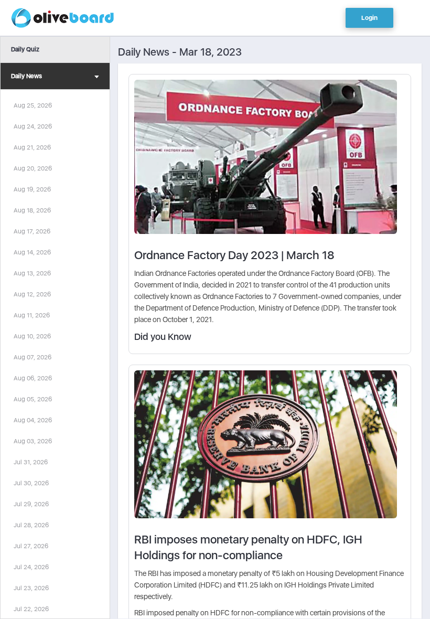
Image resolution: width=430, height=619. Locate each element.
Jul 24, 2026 (31, 567)
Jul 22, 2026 (31, 609)
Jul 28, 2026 (31, 525)
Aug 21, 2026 (32, 147)
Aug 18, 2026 (32, 210)
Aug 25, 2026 (33, 105)
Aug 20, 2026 (33, 168)
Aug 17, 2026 (32, 231)
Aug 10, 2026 (32, 336)
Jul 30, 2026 (31, 483)
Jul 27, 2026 (31, 546)
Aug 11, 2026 (32, 315)
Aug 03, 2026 (33, 441)
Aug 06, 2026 (33, 378)
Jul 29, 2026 (31, 504)
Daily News (26, 76)
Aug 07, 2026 (32, 357)
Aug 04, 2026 (33, 420)
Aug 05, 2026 (33, 399)
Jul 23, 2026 (31, 588)
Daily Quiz (25, 49)
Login (369, 18)
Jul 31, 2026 (31, 462)
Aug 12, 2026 (32, 294)
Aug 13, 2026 (32, 273)
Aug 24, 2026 (33, 126)
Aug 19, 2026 (32, 189)
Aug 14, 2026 (32, 252)
